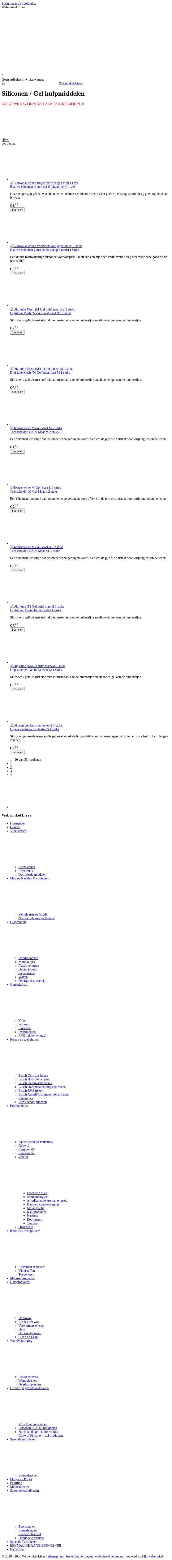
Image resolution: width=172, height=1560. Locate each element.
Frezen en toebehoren (24, 1039)
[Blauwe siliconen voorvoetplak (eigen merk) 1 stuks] (90, 228)
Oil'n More (25, 1227)
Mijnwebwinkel (152, 1556)
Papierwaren (26, 973)
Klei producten (37, 1212)
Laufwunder (26, 1153)
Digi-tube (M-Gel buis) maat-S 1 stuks (35, 610)
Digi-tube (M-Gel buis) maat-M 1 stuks (36, 670)
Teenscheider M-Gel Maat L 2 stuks (33, 491)
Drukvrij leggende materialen (29, 1388)
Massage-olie (35, 1208)
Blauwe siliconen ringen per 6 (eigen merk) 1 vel (42, 186)
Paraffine (16, 1483)
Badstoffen (17, 1549)
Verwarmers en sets (31, 1325)
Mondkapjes (26, 962)
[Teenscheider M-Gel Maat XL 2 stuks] (90, 529)
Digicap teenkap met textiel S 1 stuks (34, 729)
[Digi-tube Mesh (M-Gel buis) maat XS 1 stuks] (90, 291)
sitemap (53, 1556)
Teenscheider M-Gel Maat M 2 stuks (34, 432)
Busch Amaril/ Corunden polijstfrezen (43, 1094)
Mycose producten (22, 1278)
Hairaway (24, 1318)
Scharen (23, 1024)
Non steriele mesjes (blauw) (36, 918)
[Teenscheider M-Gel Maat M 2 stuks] (90, 410)
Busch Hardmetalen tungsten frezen (42, 1087)
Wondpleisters (27, 1380)
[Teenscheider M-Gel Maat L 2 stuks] (90, 470)
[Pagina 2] (90, 793)
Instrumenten (27, 1032)
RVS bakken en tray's (32, 1035)
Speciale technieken (23, 1439)
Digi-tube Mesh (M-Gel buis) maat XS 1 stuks (40, 313)
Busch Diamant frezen (33, 1075)
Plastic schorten (28, 965)
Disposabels (18, 922)
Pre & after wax (28, 1322)
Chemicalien (26, 867)
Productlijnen (19, 1105)
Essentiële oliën (37, 1193)
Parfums (32, 1215)
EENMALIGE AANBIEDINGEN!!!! (35, 1545)
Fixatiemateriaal (28, 1377)
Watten (23, 977)
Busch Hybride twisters (34, 1079)
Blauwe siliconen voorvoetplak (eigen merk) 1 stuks (44, 250)
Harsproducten (20, 1282)
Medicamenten (20, 1486)
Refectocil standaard (31, 1267)
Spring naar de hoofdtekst (19, 3)
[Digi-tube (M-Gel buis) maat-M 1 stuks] (90, 648)
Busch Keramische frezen (35, 1083)
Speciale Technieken (23, 1541)
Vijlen (22, 1020)
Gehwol (23, 1145)
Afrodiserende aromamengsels (47, 1200)
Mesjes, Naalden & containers (30, 878)
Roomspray (34, 1219)
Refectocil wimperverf (25, 1231)
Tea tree (32, 1223)
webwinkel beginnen (109, 1556)
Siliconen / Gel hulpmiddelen (37, 1428)
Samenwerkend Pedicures (35, 1142)
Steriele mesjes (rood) (32, 914)
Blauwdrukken (28, 1475)
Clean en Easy (28, 1337)
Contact (15, 827)
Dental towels (27, 969)
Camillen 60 (26, 1149)
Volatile (23, 1157)
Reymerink (25, 871)
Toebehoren (26, 1274)
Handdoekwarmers (31, 1538)
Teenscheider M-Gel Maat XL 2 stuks (35, 551)
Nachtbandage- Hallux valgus (38, 1431)
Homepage (17, 823)
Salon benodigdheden (24, 1490)
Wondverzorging (21, 1340)
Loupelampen (27, 1530)
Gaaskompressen (29, 1384)
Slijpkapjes (25, 1098)
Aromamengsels (37, 1197)
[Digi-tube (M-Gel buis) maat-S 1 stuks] (90, 588)
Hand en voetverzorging (43, 1204)
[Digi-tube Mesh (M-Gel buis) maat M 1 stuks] (90, 351)
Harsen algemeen (29, 1333)
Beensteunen (26, 1526)
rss (62, 1556)
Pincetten (24, 1028)
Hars (21, 1329)
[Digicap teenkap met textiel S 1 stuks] (90, 707)
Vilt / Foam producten (32, 1424)
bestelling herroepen (79, 1556)
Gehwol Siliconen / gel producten (40, 1435)
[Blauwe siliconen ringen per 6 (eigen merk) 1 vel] (90, 165)
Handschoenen (28, 958)
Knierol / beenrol (29, 1534)
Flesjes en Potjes (21, 1479)
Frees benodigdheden (32, 1102)
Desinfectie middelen (32, 874)
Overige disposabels (31, 980)
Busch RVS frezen (30, 1090)
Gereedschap (18, 984)
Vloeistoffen (18, 831)
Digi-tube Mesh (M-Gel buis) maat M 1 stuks (40, 372)
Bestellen (17, 209)
